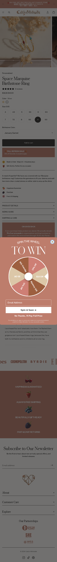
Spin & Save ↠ (28, 310)
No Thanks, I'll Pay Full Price (28, 316)
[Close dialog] (52, 242)
